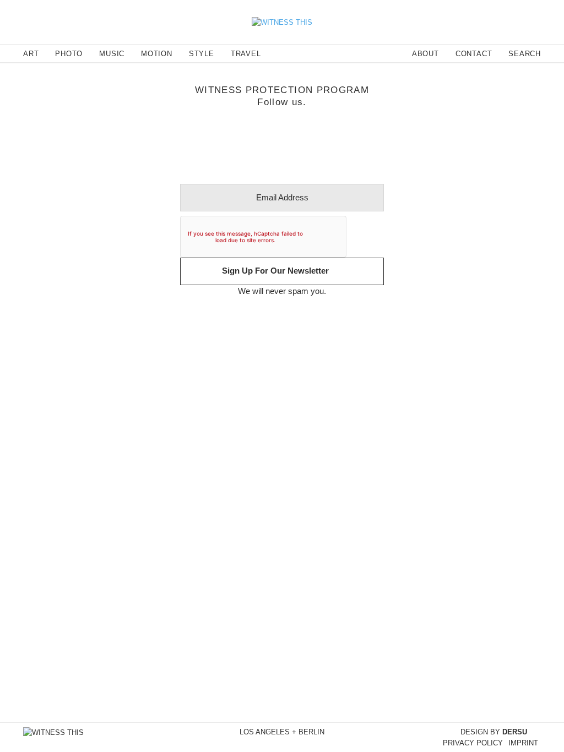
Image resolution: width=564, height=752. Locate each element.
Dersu (514, 732)
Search (524, 54)
